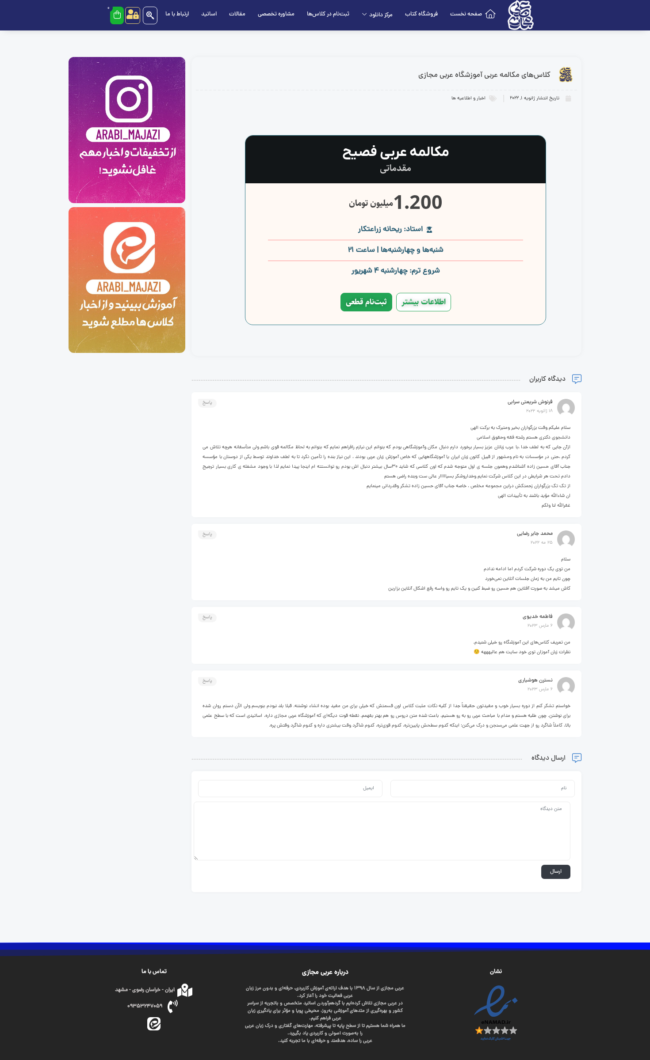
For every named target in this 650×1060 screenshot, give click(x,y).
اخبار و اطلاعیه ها (468, 98)
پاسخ (207, 403)
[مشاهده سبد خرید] (117, 15)
